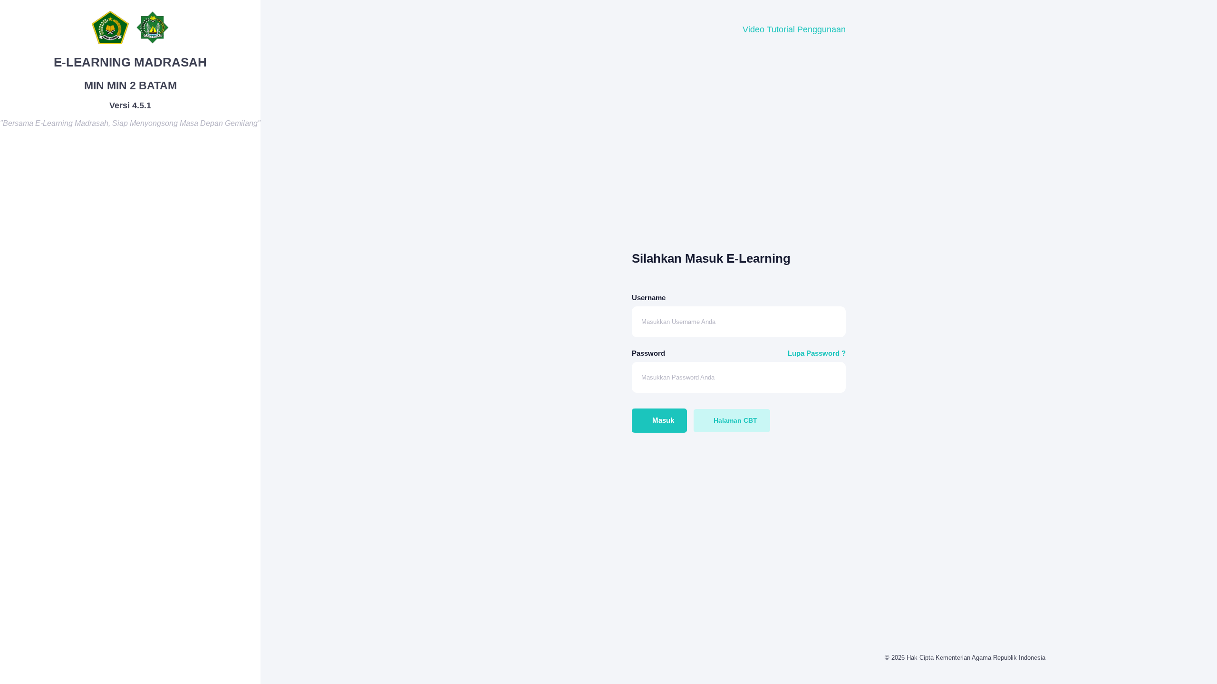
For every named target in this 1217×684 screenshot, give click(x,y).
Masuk (662, 420)
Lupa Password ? (817, 353)
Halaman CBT (734, 420)
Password (648, 353)
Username (649, 298)
